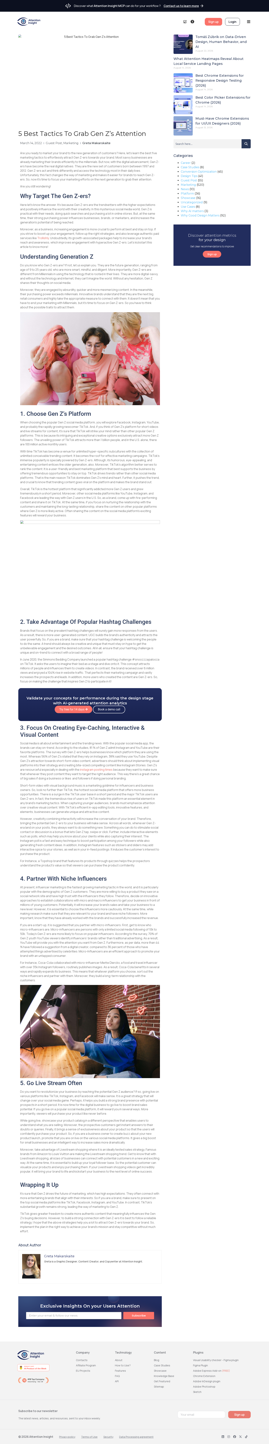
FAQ (117, 1376)
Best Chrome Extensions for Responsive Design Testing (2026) (219, 80)
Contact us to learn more (181, 6)
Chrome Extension (204, 1376)
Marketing (71, 143)
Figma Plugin (200, 1365)
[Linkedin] (222, 1436)
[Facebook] (234, 1436)
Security (108, 1437)
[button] (73, 709)
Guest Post (54, 143)
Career (186, 163)
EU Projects (83, 1370)
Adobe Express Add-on (211, 1370)
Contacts (81, 1360)
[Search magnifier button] (246, 143)
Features (120, 1370)
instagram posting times (96, 770)
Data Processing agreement (136, 1437)
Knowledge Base (164, 1376)
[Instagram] (228, 1436)
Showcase (188, 198)
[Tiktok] (246, 1436)
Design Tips (189, 176)
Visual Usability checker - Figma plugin (216, 1360)
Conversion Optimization (199, 171)
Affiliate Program (86, 1365)
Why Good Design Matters (200, 215)
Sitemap (159, 1386)
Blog (156, 1360)
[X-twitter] (240, 1436)
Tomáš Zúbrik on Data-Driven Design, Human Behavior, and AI (221, 42)
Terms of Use (89, 1437)
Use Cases (188, 206)
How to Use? (123, 1365)
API (117, 1381)
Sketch (197, 1392)
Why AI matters (192, 211)
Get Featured (162, 1381)
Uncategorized (192, 202)
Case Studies (190, 167)
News (185, 189)
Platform (187, 193)
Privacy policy (67, 1437)
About (118, 1360)
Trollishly (43, 238)
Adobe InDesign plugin (206, 1381)
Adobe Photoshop (204, 1386)
